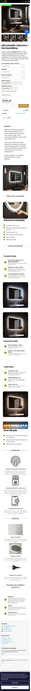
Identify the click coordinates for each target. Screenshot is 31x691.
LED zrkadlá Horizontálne (20, 113)
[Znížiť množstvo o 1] (9, 106)
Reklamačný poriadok (6, 640)
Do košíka (24, 106)
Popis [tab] (4, 118)
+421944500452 (7, 628)
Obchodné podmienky (6, 638)
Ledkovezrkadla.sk (8, 629)
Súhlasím (15, 687)
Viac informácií (4, 679)
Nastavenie (15, 683)
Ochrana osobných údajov (7, 641)
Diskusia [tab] (9, 118)
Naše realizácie (4, 643)
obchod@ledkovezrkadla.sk (10, 626)
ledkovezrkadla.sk (8, 631)
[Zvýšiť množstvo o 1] (15, 106)
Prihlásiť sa (6, 665)
